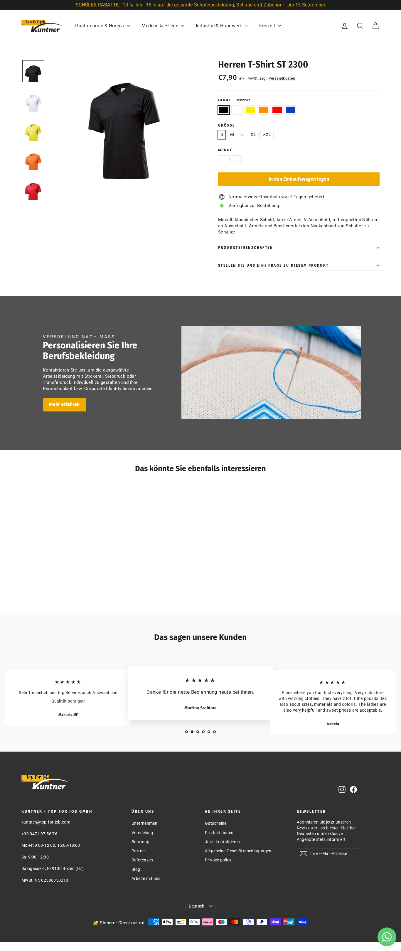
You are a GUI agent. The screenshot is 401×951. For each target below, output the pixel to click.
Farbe (234, 100)
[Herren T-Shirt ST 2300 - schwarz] (25, 587)
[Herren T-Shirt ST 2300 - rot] (54, 587)
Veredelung (142, 832)
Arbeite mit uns (146, 878)
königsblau (290, 110)
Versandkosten (282, 78)
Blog (136, 869)
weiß (237, 110)
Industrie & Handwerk (219, 25)
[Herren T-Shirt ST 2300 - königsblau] (61, 587)
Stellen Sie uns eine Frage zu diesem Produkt (273, 265)
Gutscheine (216, 823)
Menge (225, 150)
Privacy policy (218, 860)
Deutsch (196, 906)
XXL (267, 134)
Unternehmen (144, 823)
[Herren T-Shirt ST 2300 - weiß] (32, 587)
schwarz (223, 110)
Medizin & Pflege (160, 25)
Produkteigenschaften (245, 248)
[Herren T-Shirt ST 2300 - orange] (47, 587)
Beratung (140, 841)
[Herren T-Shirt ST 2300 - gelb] (39, 587)
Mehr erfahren (64, 404)
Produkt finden (219, 832)
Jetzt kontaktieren (222, 841)
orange (263, 110)
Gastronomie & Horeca (100, 25)
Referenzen (142, 860)
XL (253, 134)
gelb (250, 110)
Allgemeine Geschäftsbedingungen (238, 850)
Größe (226, 125)
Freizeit (267, 25)
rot (277, 110)
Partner (139, 850)
